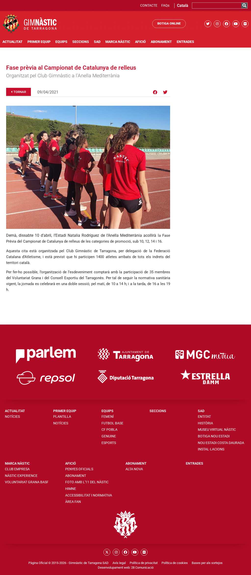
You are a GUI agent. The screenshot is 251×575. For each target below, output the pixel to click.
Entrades (185, 42)
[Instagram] (217, 23)
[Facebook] (226, 23)
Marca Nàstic (117, 42)
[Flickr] (245, 23)
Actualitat (12, 42)
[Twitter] (207, 23)
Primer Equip (38, 42)
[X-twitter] (106, 552)
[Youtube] (235, 23)
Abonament (161, 42)
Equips (61, 42)
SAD (97, 42)
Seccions (80, 42)
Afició (140, 42)
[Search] (244, 5)
